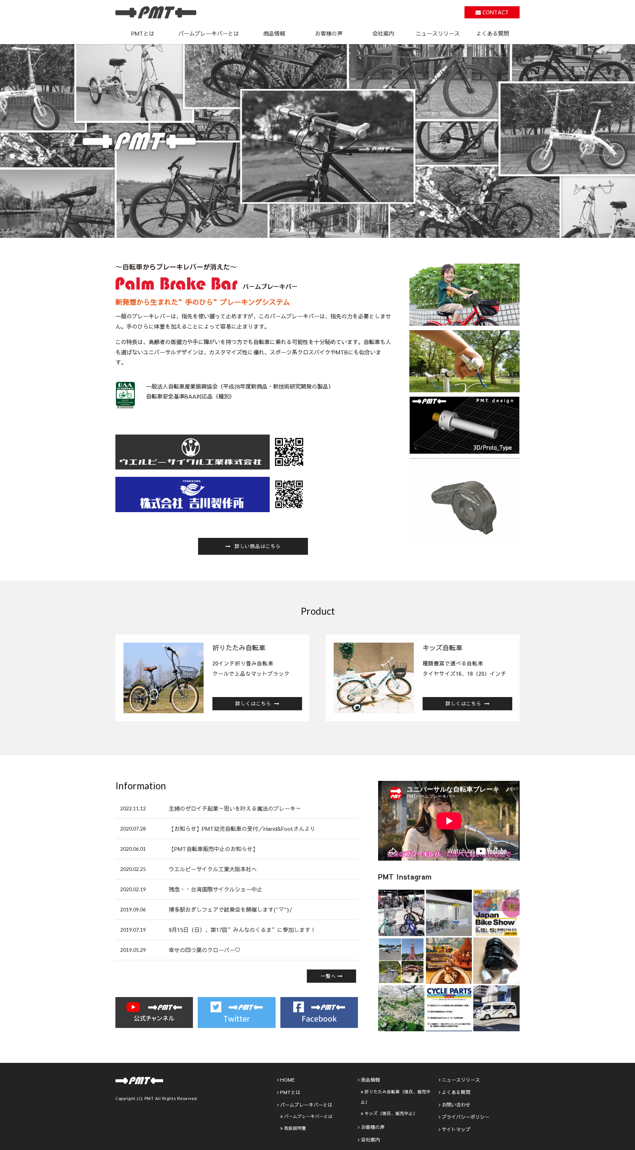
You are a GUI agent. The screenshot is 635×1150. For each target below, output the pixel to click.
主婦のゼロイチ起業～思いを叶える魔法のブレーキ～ (235, 808)
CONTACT (495, 12)
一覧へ (328, 975)
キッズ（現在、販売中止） (391, 1113)
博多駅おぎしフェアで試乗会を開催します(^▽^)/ (230, 909)
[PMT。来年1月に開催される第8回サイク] (449, 1008)
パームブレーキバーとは (308, 1116)
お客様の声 (328, 33)
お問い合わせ (456, 1104)
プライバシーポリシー (465, 1117)
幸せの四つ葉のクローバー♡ (204, 950)
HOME (287, 1079)
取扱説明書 (295, 1128)
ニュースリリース (438, 33)
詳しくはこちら (253, 703)
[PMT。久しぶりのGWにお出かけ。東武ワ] (401, 961)
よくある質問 (492, 33)
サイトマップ (456, 1129)
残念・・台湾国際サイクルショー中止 (215, 889)
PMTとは (142, 33)
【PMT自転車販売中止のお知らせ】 (213, 849)
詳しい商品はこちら (257, 546)
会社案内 (383, 33)
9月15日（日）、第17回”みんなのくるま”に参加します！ (242, 929)
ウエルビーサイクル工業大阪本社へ (213, 869)
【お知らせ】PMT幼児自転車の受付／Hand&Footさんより (242, 828)
